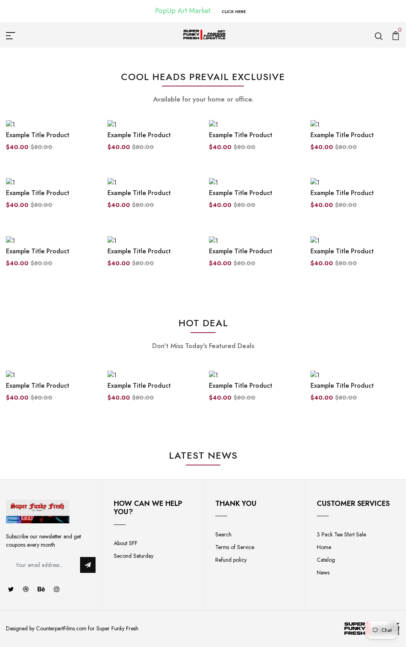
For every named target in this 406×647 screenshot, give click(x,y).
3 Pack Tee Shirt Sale (341, 534)
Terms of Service (234, 547)
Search (223, 534)
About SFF (126, 543)
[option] (51, 392)
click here (234, 11)
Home (324, 547)
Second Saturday (133, 556)
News (323, 572)
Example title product (37, 135)
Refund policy (231, 560)
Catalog (326, 560)
